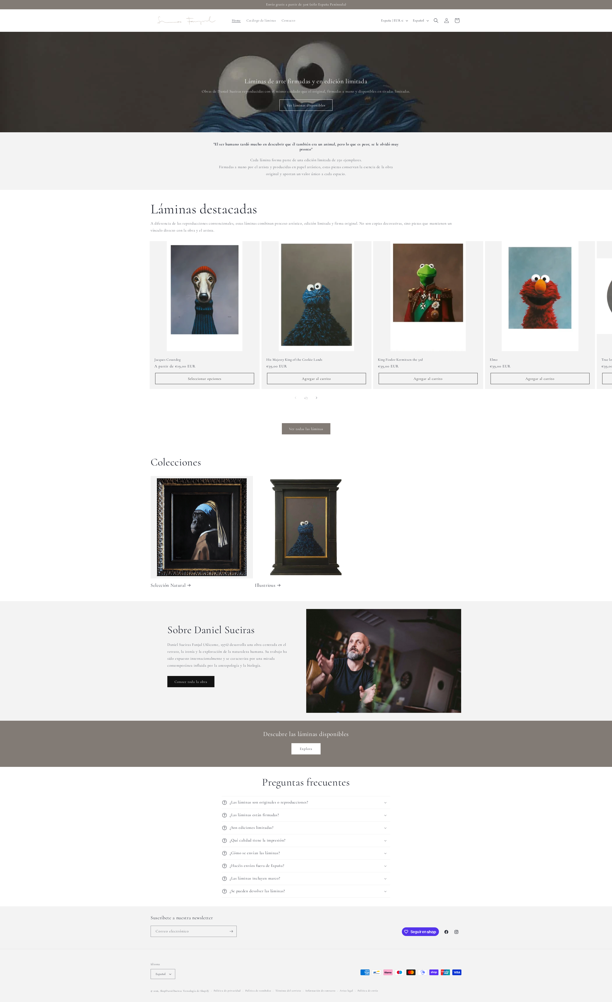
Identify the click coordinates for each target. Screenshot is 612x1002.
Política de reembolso (258, 990)
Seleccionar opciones (204, 378)
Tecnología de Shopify (196, 990)
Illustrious (265, 585)
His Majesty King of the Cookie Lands (294, 359)
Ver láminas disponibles (306, 105)
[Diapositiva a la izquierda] (295, 398)
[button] (436, 20)
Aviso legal (346, 990)
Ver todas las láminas (306, 429)
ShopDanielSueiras (171, 990)
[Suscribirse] (231, 931)
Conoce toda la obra (191, 682)
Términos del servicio (288, 990)
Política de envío (368, 990)
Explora (306, 749)
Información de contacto (320, 990)
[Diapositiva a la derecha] (316, 398)
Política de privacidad (227, 990)
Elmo (494, 359)
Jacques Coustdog (167, 359)
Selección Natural (168, 585)
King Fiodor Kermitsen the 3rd (400, 359)
